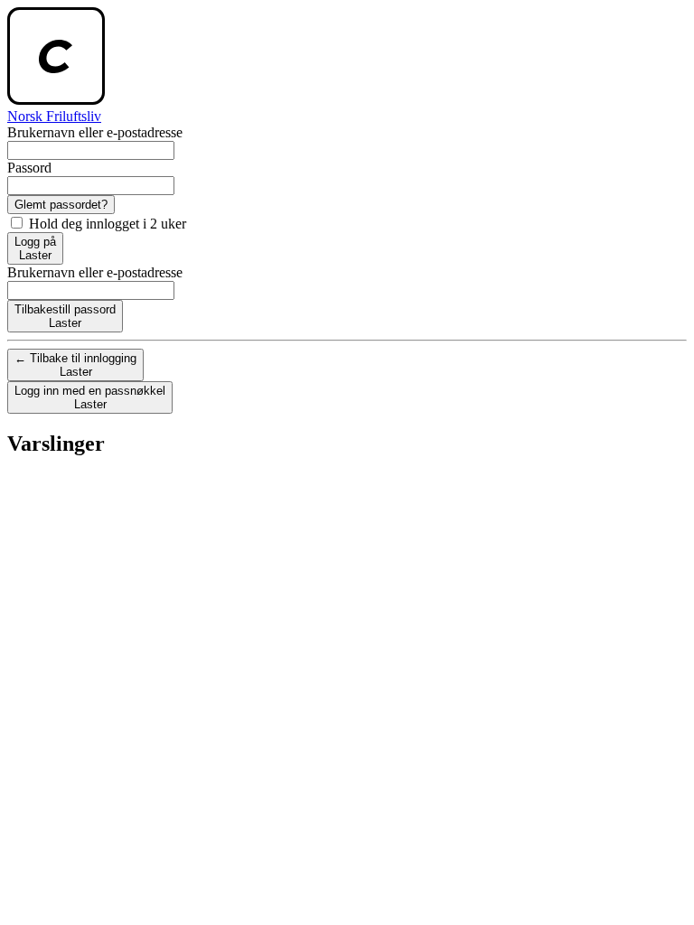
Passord (29, 167)
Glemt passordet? (61, 204)
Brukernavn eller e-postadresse (95, 132)
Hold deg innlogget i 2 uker (105, 223)
